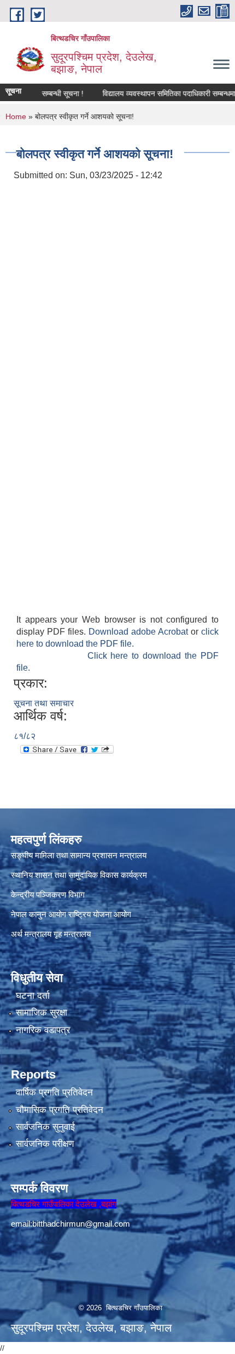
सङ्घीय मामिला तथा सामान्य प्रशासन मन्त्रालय (78, 855)
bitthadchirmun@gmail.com (81, 1223)
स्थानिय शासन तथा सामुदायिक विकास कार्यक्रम (79, 875)
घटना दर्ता (33, 995)
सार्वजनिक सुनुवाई (45, 1127)
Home (15, 116)
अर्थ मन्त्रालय (31, 934)
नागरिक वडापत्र (43, 1030)
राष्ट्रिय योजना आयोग (99, 914)
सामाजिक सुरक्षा (41, 1012)
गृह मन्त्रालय (72, 934)
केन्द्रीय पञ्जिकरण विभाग (48, 894)
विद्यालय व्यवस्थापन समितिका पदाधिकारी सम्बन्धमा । (162, 93)
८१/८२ (25, 736)
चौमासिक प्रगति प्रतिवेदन (59, 1110)
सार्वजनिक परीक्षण (45, 1144)
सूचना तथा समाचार (44, 703)
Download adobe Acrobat (140, 631)
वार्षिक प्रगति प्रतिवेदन (54, 1092)
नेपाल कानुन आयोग (38, 914)
